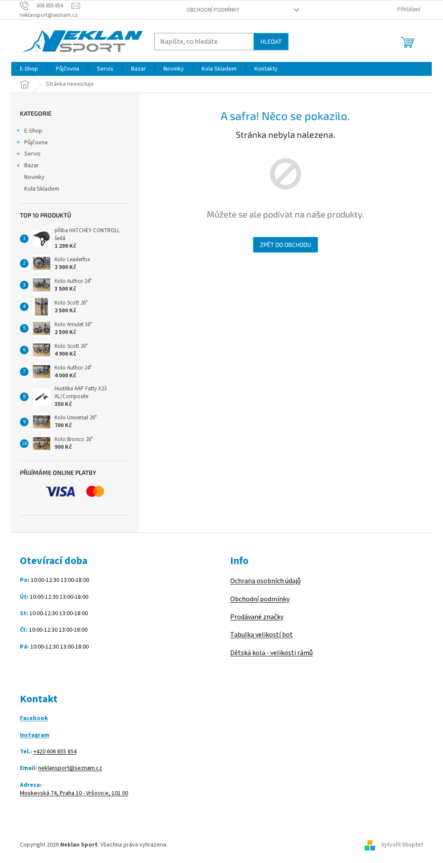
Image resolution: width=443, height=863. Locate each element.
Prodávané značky (256, 617)
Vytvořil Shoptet (402, 844)
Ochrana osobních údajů (265, 581)
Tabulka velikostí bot (261, 634)
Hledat (271, 41)
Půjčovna (36, 142)
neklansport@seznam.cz (70, 768)
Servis (32, 153)
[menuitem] (29, 69)
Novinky (34, 177)
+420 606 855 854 (55, 752)
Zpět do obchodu (285, 244)
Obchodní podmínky (212, 10)
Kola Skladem (41, 189)
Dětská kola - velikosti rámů (271, 653)
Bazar (31, 165)
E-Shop (33, 131)
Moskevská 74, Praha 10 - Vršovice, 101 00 (74, 793)
